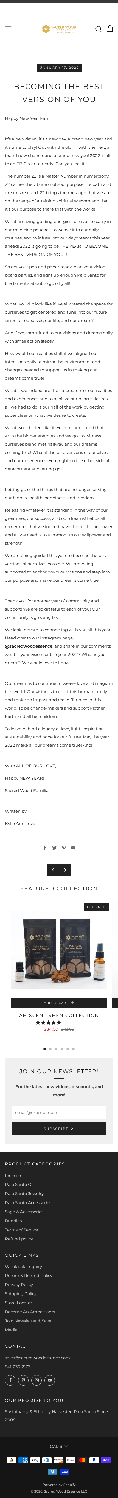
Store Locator (18, 1302)
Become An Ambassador (30, 1311)
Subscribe (56, 1129)
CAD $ (56, 1446)
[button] (49, 1022)
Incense (13, 1175)
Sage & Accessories (24, 1211)
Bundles (13, 1220)
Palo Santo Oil (19, 1184)
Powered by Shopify (59, 1485)
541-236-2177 (17, 1366)
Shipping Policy (20, 1293)
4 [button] (62, 1049)
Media (11, 1330)
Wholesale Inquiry (23, 1266)
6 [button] (73, 1049)
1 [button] (44, 1049)
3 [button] (56, 1049)
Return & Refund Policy (28, 1275)
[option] (59, 974)
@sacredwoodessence (28, 646)
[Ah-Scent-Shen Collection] (59, 949)
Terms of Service (21, 1229)
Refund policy (19, 1239)
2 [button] (50, 1049)
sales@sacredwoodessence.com (37, 1357)
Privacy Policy (19, 1284)
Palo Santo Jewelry (24, 1193)
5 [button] (67, 1049)
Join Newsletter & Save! (28, 1320)
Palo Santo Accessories (28, 1202)
